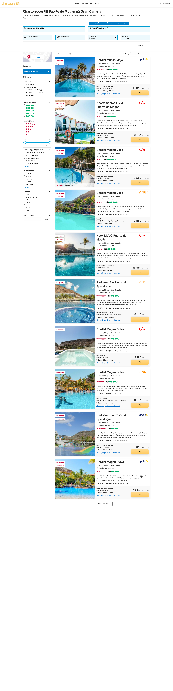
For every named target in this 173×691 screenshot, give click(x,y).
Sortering (126, 54)
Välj (140, 93)
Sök (46, 219)
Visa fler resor (102, 503)
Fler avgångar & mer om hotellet (108, 93)
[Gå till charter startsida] (11, 3)
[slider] (24, 142)
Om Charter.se (164, 3)
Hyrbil (97, 3)
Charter (76, 3)
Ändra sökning (139, 45)
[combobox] (55, 30)
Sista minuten (87, 3)
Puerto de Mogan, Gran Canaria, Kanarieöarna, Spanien (110, 23)
